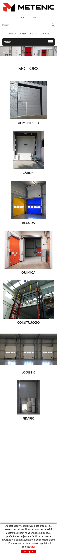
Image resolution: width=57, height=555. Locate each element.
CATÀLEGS (23, 34)
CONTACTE (44, 34)
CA (22, 18)
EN (34, 18)
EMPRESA (12, 34)
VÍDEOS (33, 34)
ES (29, 18)
